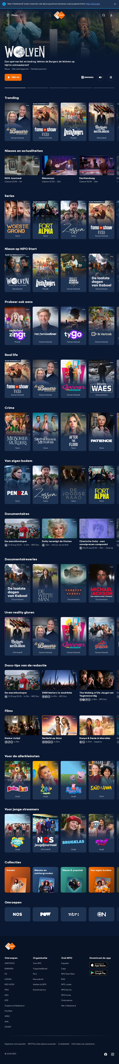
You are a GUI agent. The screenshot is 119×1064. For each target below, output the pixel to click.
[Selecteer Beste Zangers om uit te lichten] (37, 86)
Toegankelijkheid (40, 969)
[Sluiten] (115, 4)
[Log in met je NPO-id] (111, 15)
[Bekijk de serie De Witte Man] (45, 583)
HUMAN (8, 979)
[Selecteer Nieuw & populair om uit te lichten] (103, 86)
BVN (63, 979)
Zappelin (65, 963)
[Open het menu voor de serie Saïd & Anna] (111, 764)
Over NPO (37, 963)
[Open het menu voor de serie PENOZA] (27, 468)
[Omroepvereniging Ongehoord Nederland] (101, 914)
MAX (7, 990)
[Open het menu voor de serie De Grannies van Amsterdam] (83, 362)
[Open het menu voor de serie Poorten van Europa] (83, 567)
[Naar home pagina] (59, 15)
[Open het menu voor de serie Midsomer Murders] (27, 415)
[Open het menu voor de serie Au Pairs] (111, 620)
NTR (6, 1000)
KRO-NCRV (9, 985)
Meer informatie (93, 4)
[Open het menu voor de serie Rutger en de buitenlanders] (111, 105)
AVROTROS (10, 963)
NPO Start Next (68, 974)
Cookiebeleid (63, 1044)
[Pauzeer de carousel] (110, 77)
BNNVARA (9, 969)
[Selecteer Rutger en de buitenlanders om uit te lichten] (59, 86)
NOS (7, 995)
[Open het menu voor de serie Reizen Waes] (111, 362)
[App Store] (98, 965)
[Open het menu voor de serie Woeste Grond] (27, 203)
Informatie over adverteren (83, 1044)
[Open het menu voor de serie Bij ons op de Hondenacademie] (83, 256)
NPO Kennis (66, 990)
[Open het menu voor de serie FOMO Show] (55, 105)
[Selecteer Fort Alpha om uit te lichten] (81, 86)
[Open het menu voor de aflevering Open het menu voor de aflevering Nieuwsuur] (74, 158)
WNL (7, 1022)
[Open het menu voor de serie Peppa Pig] (83, 764)
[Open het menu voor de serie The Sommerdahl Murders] (55, 415)
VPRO (7, 1016)
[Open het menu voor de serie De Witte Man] (55, 567)
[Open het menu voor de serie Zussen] (83, 203)
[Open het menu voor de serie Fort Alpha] (55, 203)
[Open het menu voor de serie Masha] (27, 764)
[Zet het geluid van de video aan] (100, 77)
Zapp (63, 969)
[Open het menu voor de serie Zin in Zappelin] (55, 764)
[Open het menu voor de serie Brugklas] (83, 817)
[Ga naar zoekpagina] (104, 15)
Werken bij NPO (39, 985)
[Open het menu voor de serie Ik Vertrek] (111, 309)
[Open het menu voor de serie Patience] (111, 415)
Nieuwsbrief (38, 979)
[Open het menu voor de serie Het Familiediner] (55, 309)
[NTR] (73, 914)
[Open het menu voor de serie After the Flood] (83, 415)
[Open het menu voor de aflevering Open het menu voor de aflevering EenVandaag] (111, 158)
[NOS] (17, 914)
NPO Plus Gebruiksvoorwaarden (42, 1044)
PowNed (8, 1011)
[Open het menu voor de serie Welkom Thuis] (111, 817)
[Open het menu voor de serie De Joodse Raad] (83, 468)
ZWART (8, 1027)
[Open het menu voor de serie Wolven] (27, 256)
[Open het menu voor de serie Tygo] (83, 309)
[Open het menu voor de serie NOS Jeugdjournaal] (55, 817)
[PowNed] (45, 914)
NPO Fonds (66, 995)
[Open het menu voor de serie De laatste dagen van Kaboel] (111, 256)
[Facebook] (105, 1055)
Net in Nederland (68, 1006)
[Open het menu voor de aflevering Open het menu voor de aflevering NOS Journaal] (36, 158)
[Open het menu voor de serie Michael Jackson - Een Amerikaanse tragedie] (111, 567)
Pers (35, 974)
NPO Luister (66, 985)
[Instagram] (112, 1055)
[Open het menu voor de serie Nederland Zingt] (27, 309)
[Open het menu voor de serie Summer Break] (27, 817)
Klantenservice (39, 990)
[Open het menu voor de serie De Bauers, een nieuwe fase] (27, 105)
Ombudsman (67, 1000)
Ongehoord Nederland (14, 1006)
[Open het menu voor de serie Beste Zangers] (83, 105)
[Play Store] (98, 972)
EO (6, 974)
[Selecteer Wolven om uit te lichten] (15, 86)
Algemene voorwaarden (15, 1044)
